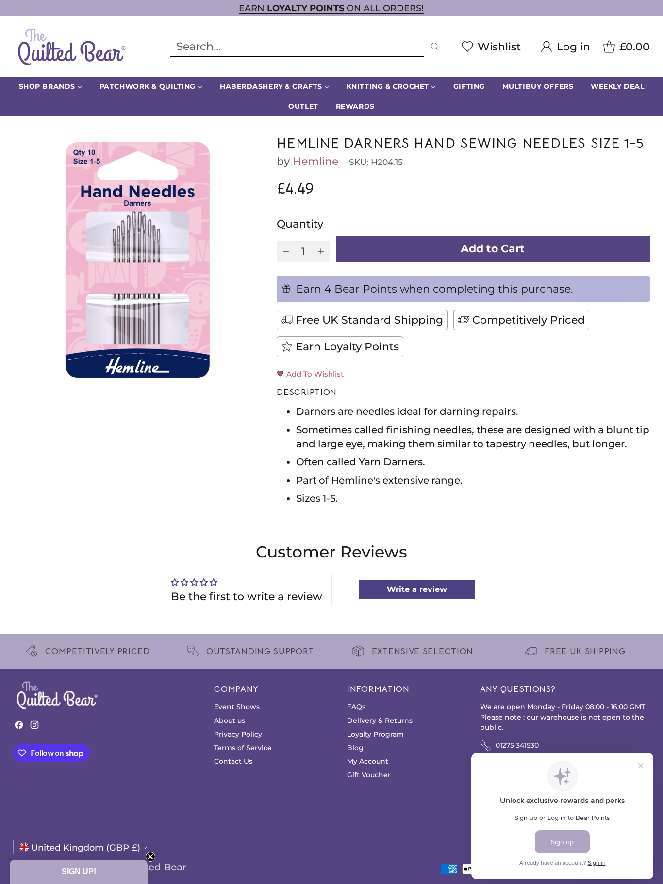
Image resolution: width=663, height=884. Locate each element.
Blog (355, 747)
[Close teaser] (150, 857)
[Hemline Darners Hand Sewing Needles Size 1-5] (137, 260)
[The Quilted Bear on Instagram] (34, 727)
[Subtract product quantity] (286, 251)
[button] (79, 872)
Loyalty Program (375, 734)
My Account (367, 761)
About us (229, 720)
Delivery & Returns (380, 720)
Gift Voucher (369, 774)
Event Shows (237, 707)
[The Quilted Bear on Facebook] (19, 727)
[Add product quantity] (321, 251)
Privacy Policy (238, 734)
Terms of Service (243, 747)
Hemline (315, 161)
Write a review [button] (417, 589)
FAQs (356, 707)
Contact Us (233, 761)
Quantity (300, 223)
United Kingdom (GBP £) (85, 847)
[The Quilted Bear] (71, 46)
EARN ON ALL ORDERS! (331, 8)
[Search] (435, 46)
